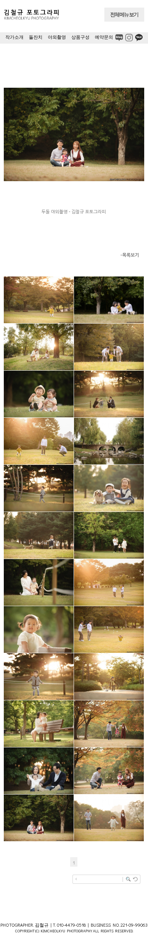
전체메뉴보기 (124, 14)
